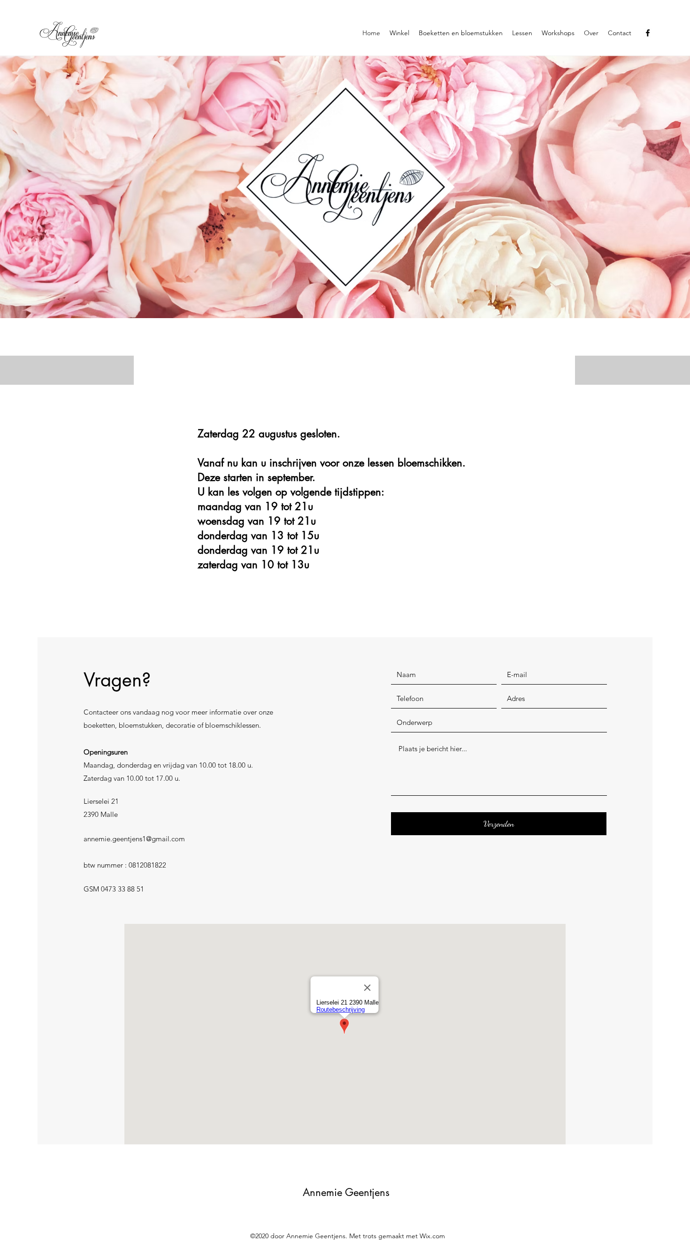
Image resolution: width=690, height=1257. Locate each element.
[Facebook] (647, 33)
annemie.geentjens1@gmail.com (134, 838)
